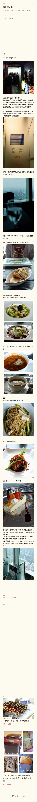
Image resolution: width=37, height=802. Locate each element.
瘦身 (11, 10)
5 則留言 (9, 724)
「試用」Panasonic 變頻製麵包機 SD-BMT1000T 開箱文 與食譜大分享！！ (18, 778)
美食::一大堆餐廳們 (11, 597)
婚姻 (23, 10)
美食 (26, 10)
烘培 (8, 10)
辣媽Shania (8, 7)
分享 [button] (4, 595)
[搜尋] (33, 3)
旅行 (19, 10)
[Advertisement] (18, 672)
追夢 (15, 10)
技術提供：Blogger (20, 796)
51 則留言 (9, 784)
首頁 (4, 10)
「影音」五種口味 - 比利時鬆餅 (16, 721)
